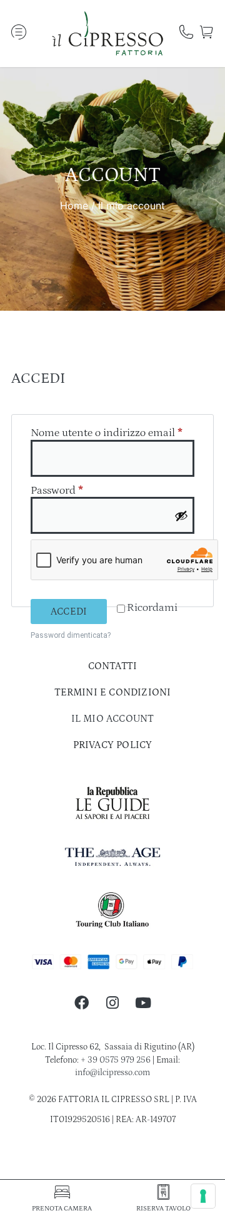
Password (78, 490)
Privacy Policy (112, 745)
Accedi (69, 611)
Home (74, 205)
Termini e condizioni (112, 692)
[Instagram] (112, 1002)
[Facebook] (81, 1002)
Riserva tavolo (163, 1208)
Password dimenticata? (71, 635)
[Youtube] (143, 1002)
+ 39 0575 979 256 (116, 1060)
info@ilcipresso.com (112, 1073)
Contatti (113, 666)
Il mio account (112, 718)
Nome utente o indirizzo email (112, 433)
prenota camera (62, 1208)
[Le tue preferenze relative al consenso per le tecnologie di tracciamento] (203, 1196)
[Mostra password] (181, 516)
